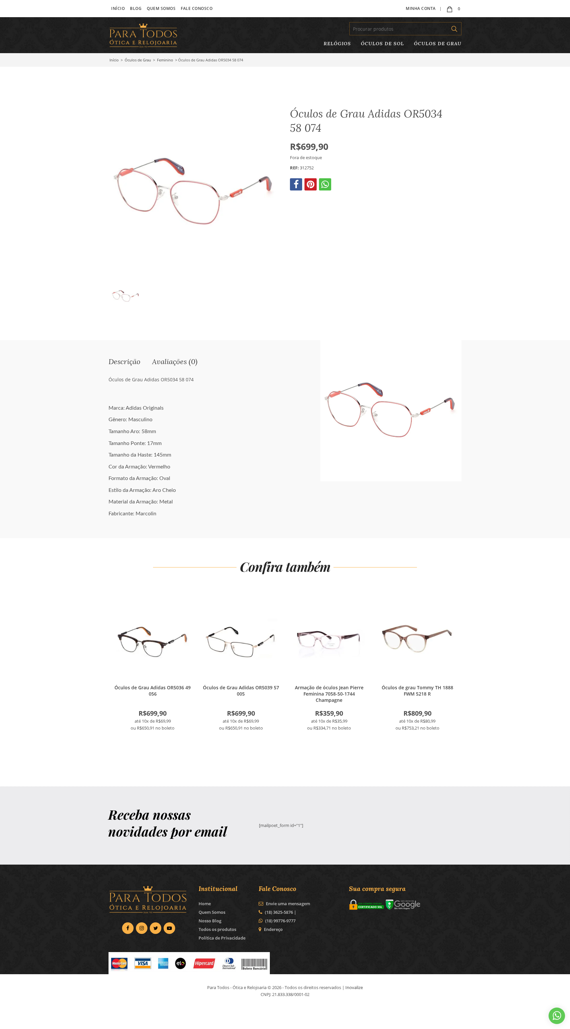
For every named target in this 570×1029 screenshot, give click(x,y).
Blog (136, 8)
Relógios (337, 43)
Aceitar (380, 1018)
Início (118, 8)
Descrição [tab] (125, 361)
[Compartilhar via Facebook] (296, 186)
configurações (220, 1022)
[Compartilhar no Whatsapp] (325, 186)
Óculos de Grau (437, 43)
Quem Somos (161, 8)
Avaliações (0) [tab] (175, 361)
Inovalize (354, 987)
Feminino (165, 59)
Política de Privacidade (222, 938)
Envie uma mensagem (287, 904)
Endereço (273, 929)
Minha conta (421, 8)
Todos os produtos (217, 929)
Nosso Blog (210, 921)
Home (205, 904)
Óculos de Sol (382, 43)
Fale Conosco (196, 8)
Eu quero (153, 638)
